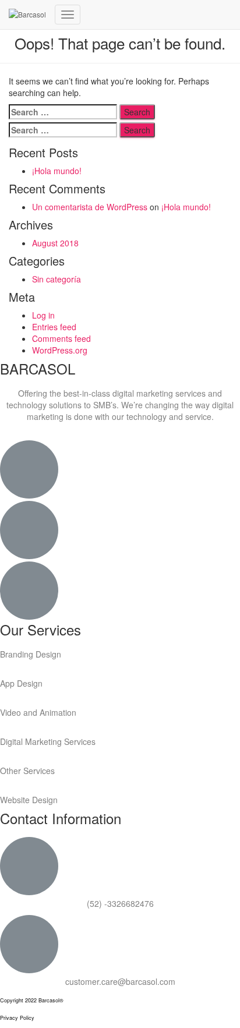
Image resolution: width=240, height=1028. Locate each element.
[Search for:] (63, 111)
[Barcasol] (27, 14)
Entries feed (54, 327)
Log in (43, 315)
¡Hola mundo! (57, 170)
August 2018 (55, 243)
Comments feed (61, 338)
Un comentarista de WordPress (89, 207)
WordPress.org (59, 350)
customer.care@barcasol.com (120, 981)
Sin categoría (56, 279)
